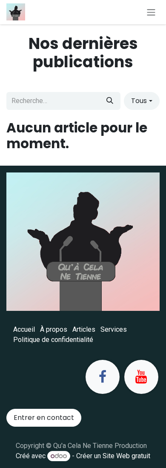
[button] (142, 101)
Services (113, 329)
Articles (83, 329)
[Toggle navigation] (151, 12)
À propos (53, 329)
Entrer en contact (44, 417)
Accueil (24, 329)
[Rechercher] (109, 101)
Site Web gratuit (126, 456)
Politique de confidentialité (53, 340)
